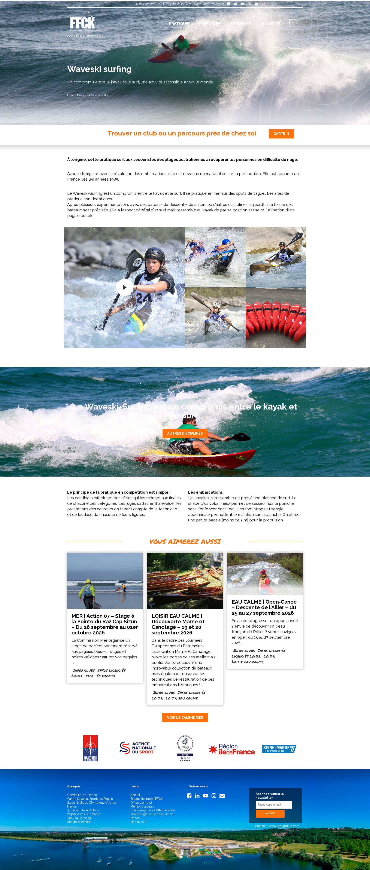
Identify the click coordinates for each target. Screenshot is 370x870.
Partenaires (201, 4)
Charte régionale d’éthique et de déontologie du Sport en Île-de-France (152, 814)
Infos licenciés (111, 670)
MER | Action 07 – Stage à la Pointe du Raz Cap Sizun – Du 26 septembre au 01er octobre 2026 (105, 624)
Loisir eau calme (182, 698)
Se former (106, 675)
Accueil (135, 795)
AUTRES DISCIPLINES (185, 433)
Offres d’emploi (141, 802)
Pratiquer (82, 95)
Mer (90, 675)
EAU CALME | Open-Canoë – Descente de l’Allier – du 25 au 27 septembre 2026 (264, 607)
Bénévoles (218, 4)
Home (70, 95)
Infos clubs (84, 670)
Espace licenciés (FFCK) (147, 798)
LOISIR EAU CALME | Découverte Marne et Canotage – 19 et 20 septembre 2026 (178, 624)
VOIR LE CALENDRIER (185, 718)
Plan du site (138, 822)
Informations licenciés (177, 4)
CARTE (279, 134)
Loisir (77, 675)
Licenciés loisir (246, 656)
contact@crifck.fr (78, 822)
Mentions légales (142, 806)
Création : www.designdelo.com (276, 826)
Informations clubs (148, 4)
